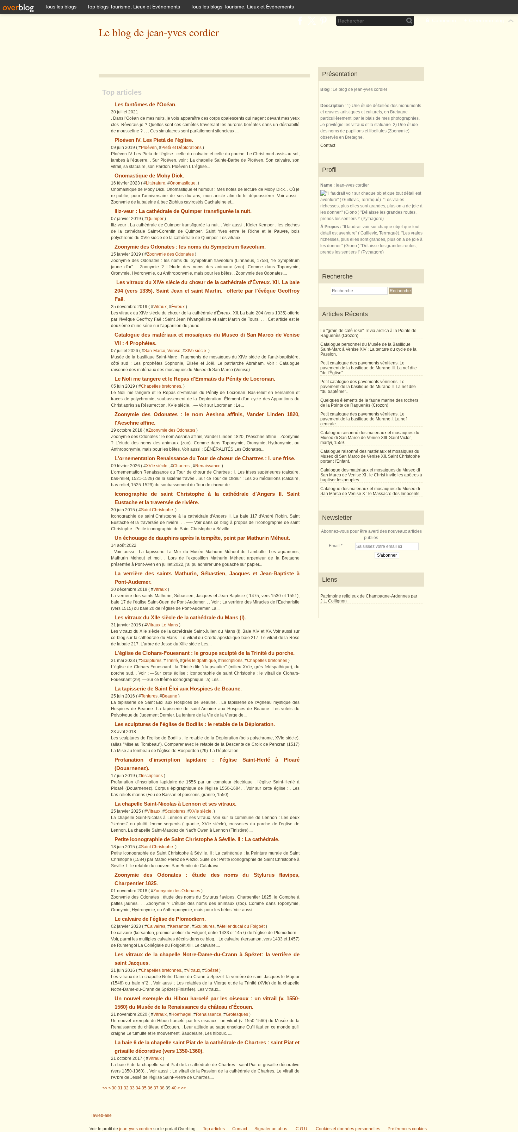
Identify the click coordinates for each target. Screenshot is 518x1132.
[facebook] (300, 21)
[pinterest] (323, 21)
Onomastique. (183, 183)
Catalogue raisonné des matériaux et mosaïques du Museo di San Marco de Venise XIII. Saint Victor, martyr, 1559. (369, 437)
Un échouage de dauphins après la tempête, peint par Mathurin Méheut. (202, 538)
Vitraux (160, 306)
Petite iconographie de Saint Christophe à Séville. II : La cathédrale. (197, 839)
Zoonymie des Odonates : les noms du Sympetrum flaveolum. (190, 247)
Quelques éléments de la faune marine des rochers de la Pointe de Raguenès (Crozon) (369, 403)
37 (156, 1088)
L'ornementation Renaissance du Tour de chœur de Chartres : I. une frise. (205, 458)
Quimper (155, 218)
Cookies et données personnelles (348, 1128)
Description (332, 105)
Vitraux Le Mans (162, 625)
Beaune (169, 696)
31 (120, 1088)
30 (114, 1088)
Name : (328, 185)
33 (132, 1088)
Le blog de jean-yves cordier (159, 32)
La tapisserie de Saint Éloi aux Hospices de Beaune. (178, 689)
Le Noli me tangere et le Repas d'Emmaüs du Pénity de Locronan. (195, 379)
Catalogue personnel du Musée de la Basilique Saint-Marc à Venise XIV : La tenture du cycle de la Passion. (368, 349)
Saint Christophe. (157, 509)
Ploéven (149, 147)
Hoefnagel (181, 1014)
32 (126, 1088)
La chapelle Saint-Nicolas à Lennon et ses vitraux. (175, 804)
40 (174, 1088)
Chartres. (182, 465)
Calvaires (156, 926)
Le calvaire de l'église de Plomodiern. (160, 919)
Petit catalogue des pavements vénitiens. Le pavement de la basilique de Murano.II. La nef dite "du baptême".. (368, 386)
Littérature (155, 183)
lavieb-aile (102, 1115)
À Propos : (331, 226)
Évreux (178, 306)
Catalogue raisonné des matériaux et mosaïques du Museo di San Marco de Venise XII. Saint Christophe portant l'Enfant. (370, 456)
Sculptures (151, 660)
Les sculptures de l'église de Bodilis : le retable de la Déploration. (195, 724)
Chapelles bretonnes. (161, 386)
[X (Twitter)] (311, 21)
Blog (324, 89)
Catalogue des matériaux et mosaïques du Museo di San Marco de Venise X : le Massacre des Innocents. (370, 491)
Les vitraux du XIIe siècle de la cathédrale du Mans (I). (180, 617)
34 (138, 1088)
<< (104, 1088)
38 (162, 1088)
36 (150, 1088)
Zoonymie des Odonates (170, 254)
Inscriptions (231, 660)
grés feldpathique (199, 660)
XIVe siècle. (196, 350)
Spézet (211, 970)
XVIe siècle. (157, 465)
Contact (327, 145)
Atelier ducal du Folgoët (242, 926)
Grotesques (237, 1014)
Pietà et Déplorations (181, 147)
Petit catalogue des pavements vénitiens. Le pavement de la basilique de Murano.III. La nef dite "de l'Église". (368, 368)
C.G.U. (302, 1128)
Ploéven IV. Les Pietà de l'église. (154, 140)
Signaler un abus (271, 1128)
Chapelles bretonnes (267, 660)
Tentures (149, 696)
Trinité (172, 660)
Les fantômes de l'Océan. (146, 104)
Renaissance (208, 465)
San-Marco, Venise (162, 350)
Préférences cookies (407, 1128)
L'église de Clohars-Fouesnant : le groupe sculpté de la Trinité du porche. (205, 653)
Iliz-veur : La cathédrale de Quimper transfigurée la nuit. (183, 211)
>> (183, 1088)
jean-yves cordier (135, 1128)
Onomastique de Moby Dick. (149, 176)
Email (334, 545)
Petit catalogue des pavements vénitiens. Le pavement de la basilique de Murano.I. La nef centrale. (363, 419)
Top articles (214, 1128)
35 (144, 1088)
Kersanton (180, 926)
